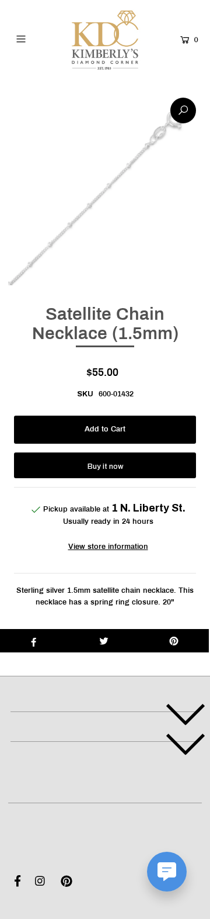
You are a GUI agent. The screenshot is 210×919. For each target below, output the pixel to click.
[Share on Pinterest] (174, 640)
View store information (108, 547)
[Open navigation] (31, 39)
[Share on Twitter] (104, 640)
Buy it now (105, 466)
